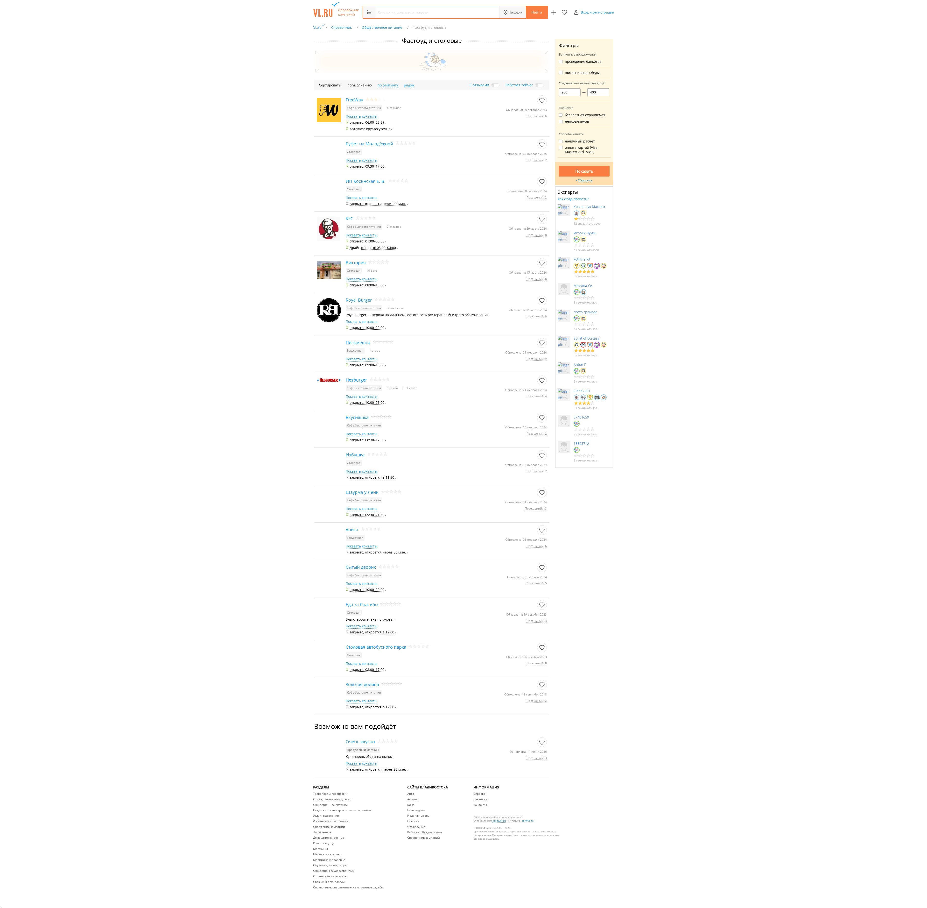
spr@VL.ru (528, 820)
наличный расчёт (580, 141)
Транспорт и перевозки (329, 794)
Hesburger (356, 380)
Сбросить (585, 180)
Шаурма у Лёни (362, 492)
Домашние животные (328, 838)
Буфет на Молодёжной (369, 144)
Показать (584, 171)
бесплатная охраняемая (585, 115)
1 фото (411, 388)
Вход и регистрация (597, 12)
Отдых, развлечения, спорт (332, 799)
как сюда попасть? (573, 199)
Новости (413, 821)
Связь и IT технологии (329, 882)
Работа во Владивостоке (424, 832)
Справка (479, 794)
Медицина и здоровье (329, 860)
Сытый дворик (361, 567)
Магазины (320, 849)
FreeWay (354, 100)
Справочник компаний (348, 12)
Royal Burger (359, 300)
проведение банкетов (583, 61)
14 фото (372, 271)
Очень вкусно (360, 742)
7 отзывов (394, 227)
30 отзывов (395, 308)
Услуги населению (326, 816)
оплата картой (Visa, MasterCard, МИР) (581, 149)
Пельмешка (358, 342)
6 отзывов (394, 108)
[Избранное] (564, 12)
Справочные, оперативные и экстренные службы (348, 887)
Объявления (416, 827)
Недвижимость (418, 816)
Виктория (356, 262)
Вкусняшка (357, 417)
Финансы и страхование (330, 821)
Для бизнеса (322, 832)
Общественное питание (330, 805)
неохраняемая (577, 121)
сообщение (499, 820)
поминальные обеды (582, 73)
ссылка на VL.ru (531, 831)
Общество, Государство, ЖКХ (333, 871)
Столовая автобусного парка (376, 647)
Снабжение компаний (329, 827)
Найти (537, 12)
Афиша (412, 799)
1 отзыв (374, 350)
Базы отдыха (416, 810)
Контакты (480, 805)
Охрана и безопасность (330, 876)
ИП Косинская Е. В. (366, 181)
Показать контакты (361, 116)
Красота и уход (323, 843)
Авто (410, 794)
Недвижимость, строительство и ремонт (342, 810)
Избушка (355, 455)
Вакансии (480, 799)
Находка (515, 12)
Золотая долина (362, 684)
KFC (349, 218)
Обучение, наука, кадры (330, 865)
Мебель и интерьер (327, 854)
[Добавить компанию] (553, 12)
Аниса (352, 529)
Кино (410, 805)
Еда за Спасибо (362, 604)
